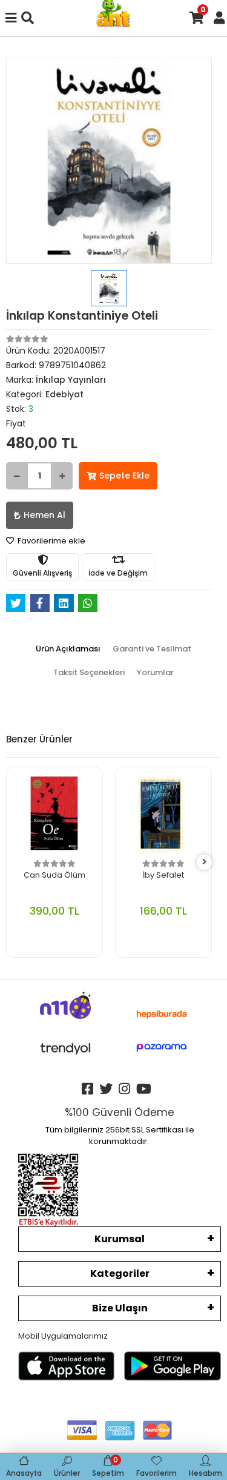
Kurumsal (119, 1239)
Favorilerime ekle (50, 541)
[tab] (68, 649)
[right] (204, 862)
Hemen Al (44, 515)
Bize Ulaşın (120, 1308)
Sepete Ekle (124, 475)
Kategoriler (120, 1273)
